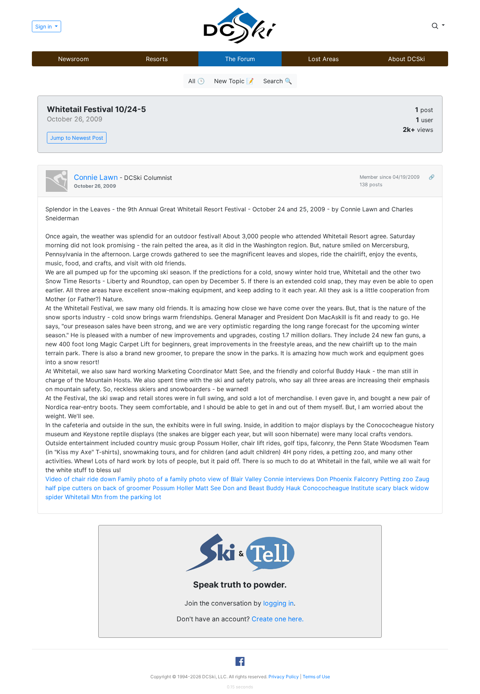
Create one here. (278, 619)
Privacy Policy (283, 676)
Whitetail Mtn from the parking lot (113, 497)
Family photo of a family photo (162, 479)
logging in (278, 603)
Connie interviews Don (296, 479)
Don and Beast (243, 488)
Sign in (44, 26)
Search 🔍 (277, 81)
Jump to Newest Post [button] (76, 138)
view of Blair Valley (235, 479)
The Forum (240, 59)
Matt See (208, 488)
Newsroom (73, 59)
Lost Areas (323, 59)
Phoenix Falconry (354, 479)
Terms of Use (316, 676)
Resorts (157, 59)
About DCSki (406, 59)
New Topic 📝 (234, 81)
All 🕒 (196, 81)
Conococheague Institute (338, 488)
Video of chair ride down (80, 479)
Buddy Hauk (283, 488)
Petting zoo (396, 479)
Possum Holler (173, 488)
